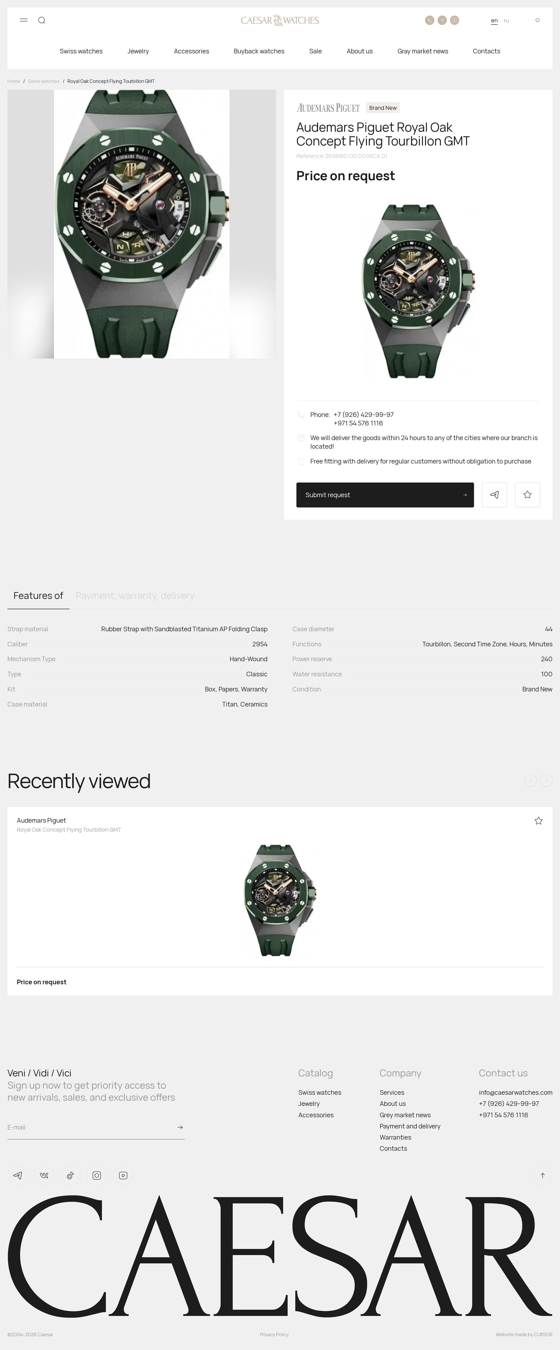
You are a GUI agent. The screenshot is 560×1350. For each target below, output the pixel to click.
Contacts (393, 1148)
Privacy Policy (274, 1334)
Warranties (395, 1137)
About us (393, 1103)
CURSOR (543, 1334)
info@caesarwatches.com (516, 1092)
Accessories (316, 1115)
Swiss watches (319, 1092)
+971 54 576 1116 (503, 1115)
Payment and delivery (410, 1126)
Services (392, 1092)
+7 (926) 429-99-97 (509, 1103)
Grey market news (405, 1115)
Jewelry (309, 1103)
